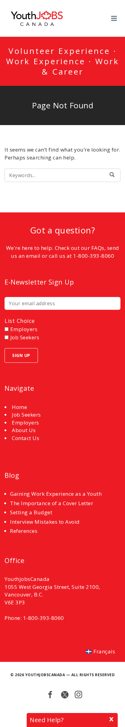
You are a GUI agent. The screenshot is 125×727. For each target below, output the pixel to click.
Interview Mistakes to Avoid (45, 521)
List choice (20, 320)
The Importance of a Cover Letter (51, 503)
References (23, 530)
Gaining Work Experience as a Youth (56, 493)
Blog (12, 475)
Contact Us (25, 438)
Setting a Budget (31, 512)
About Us (23, 430)
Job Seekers (26, 414)
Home (19, 407)
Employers (25, 422)
